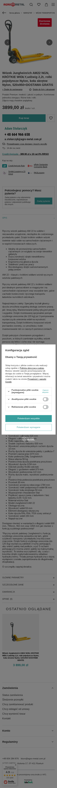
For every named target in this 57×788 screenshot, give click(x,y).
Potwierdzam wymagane (28, 427)
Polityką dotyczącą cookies (32, 368)
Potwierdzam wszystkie (28, 418)
